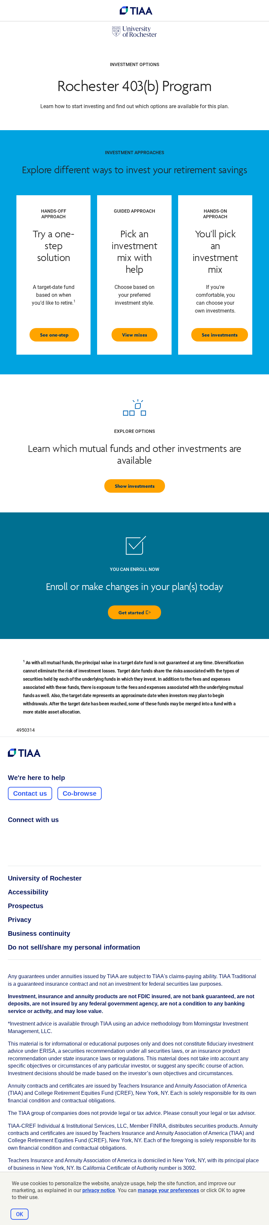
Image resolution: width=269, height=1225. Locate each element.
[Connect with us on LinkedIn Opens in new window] (36, 834)
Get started (139, 614)
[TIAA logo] (136, 10)
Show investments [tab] (135, 486)
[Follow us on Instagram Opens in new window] (24, 834)
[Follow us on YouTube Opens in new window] (48, 834)
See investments (220, 335)
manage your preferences (168, 1190)
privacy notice (98, 1190)
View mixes (134, 335)
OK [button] (19, 1214)
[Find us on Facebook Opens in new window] (11, 834)
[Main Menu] (13, 10)
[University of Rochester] (134, 31)
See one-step (54, 335)
